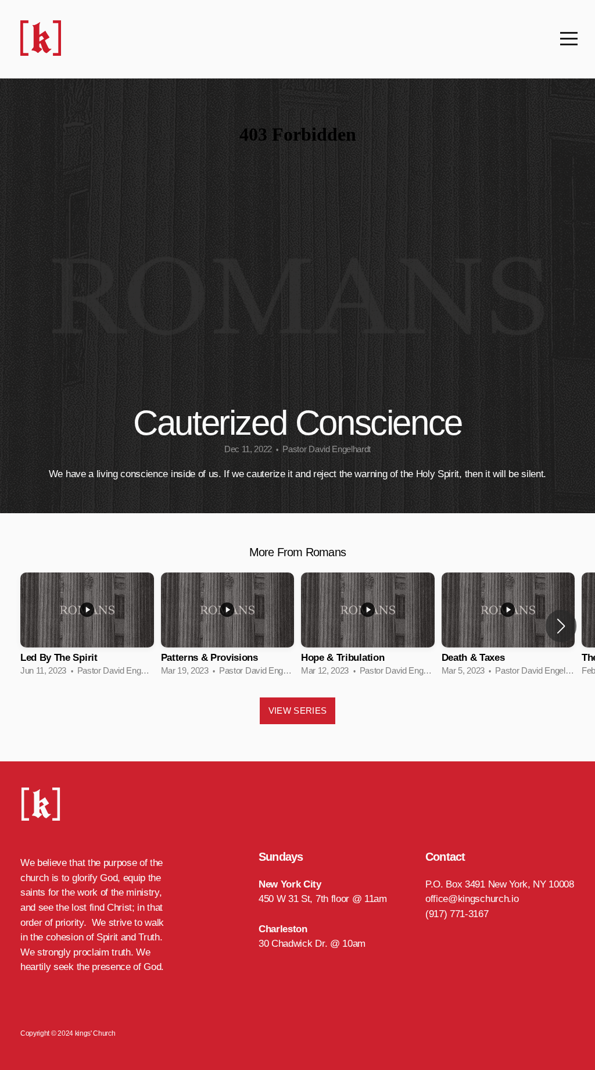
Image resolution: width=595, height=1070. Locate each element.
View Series (297, 710)
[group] (87, 626)
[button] (561, 626)
